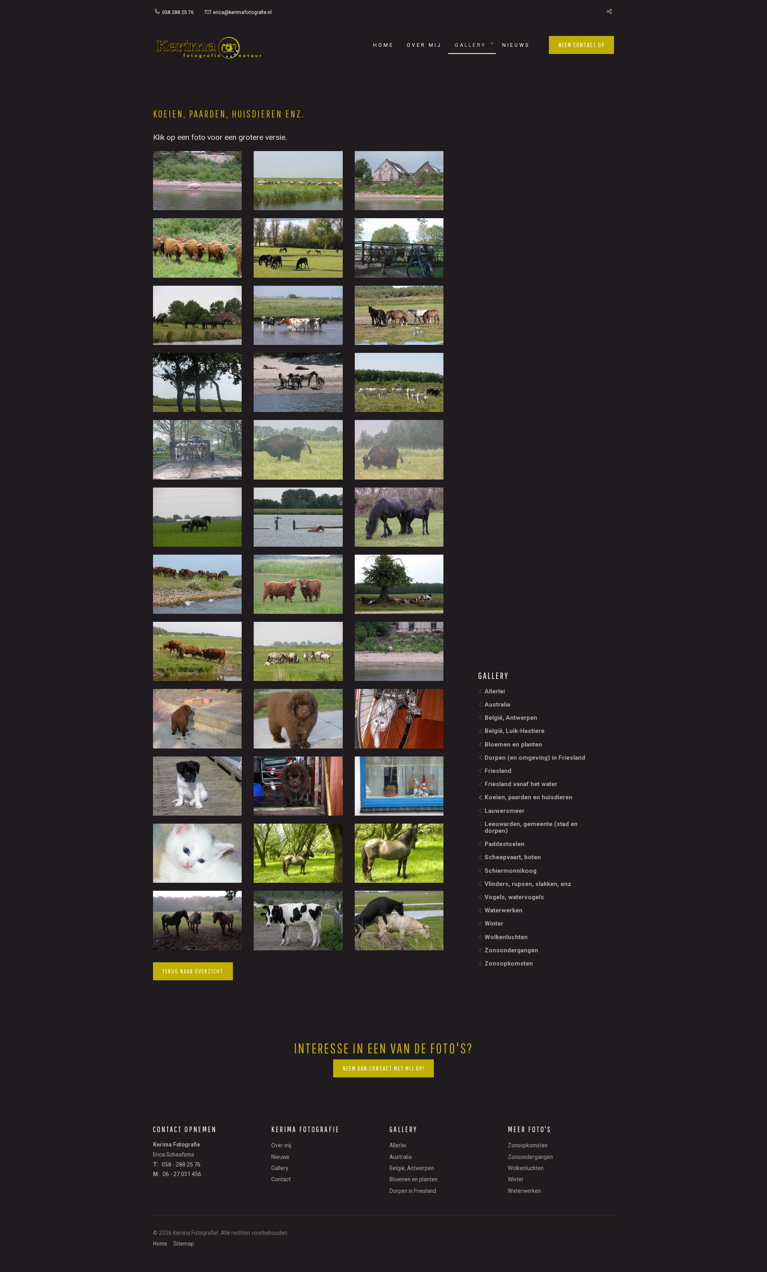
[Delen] (607, 12)
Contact (281, 1179)
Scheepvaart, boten (513, 857)
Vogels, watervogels (514, 897)
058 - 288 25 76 (181, 1164)
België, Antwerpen (511, 717)
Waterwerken (504, 910)
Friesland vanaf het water (521, 784)
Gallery (470, 45)
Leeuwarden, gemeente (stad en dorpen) (531, 827)
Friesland (498, 770)
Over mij (424, 45)
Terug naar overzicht (192, 971)
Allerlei (495, 691)
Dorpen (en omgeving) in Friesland (535, 757)
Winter (494, 923)
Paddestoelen (505, 844)
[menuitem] (178, 12)
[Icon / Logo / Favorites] (209, 50)
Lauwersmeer (505, 810)
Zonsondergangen (511, 950)
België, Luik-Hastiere (514, 731)
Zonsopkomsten (509, 963)
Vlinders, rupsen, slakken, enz (528, 884)
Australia (497, 704)
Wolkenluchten (506, 937)
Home (383, 45)
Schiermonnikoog (511, 870)
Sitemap (183, 1244)
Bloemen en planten (513, 744)
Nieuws (516, 45)
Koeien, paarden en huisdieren (528, 797)
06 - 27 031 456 (182, 1174)
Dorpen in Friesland (412, 1191)
